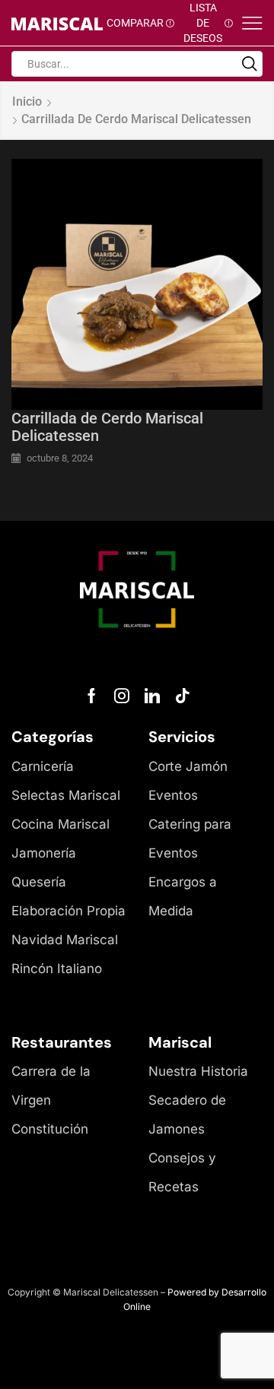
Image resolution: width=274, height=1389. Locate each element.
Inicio (27, 101)
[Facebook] (91, 695)
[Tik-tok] (182, 695)
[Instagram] (121, 695)
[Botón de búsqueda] (249, 64)
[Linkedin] (152, 695)
